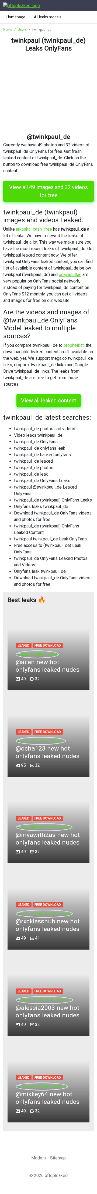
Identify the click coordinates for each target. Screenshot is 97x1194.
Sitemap (58, 1158)
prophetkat (74, 345)
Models (38, 1158)
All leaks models (47, 17)
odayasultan (70, 274)
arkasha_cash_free (34, 229)
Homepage (15, 17)
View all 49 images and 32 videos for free (48, 191)
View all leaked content (48, 400)
